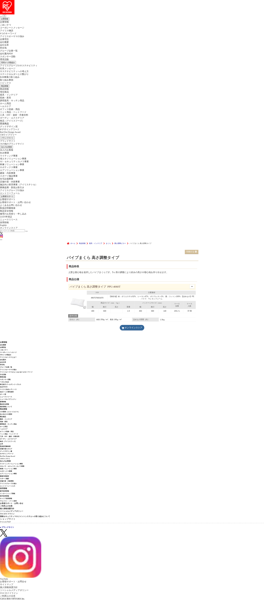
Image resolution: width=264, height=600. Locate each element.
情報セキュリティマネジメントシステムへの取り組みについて (25, 516)
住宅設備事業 (6, 179)
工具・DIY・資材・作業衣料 (14, 115)
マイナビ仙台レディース (8, 389)
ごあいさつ (5, 25)
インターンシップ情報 (7, 493)
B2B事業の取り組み (10, 77)
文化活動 (3, 374)
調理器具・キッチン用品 (12, 100)
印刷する (190, 252)
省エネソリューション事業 (13, 158)
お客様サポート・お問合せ (13, 581)
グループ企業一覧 (9, 51)
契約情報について (6, 406)
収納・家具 (5, 97)
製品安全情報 (6, 211)
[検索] (26, 231)
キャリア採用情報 (6, 498)
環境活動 (4, 59)
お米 (1, 444)
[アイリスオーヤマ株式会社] (132, 7)
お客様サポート (7, 196)
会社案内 (3, 359)
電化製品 (4, 92)
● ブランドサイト (7, 527)
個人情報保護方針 (7, 508)
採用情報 (4, 222)
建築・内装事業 (7, 173)
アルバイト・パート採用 (8, 501)
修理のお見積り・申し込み (13, 214)
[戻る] (1, 16)
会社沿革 (4, 45)
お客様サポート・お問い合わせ (15, 202)
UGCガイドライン (7, 514)
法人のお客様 (6, 147)
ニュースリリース (9, 219)
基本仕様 (73, 316)
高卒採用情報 (4, 496)
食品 (12, 121)
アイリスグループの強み (12, 190)
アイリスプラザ (5, 522)
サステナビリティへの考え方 (14, 71)
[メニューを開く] (1, 239)
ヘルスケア (5, 106)
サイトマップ (6, 584)
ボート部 (3, 394)
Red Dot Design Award (10, 132)
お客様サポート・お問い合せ (11, 503)
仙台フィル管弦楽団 (7, 392)
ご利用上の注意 (6, 506)
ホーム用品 (5, 103)
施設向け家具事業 (18, 184)
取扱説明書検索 (7, 208)
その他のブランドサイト (12, 144)
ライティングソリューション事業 (11, 464)
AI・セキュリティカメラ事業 (14, 161)
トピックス (5, 83)
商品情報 (4, 86)
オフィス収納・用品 (10, 109)
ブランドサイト (7, 138)
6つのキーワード (8, 33)
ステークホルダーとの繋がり (14, 74)
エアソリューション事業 (12, 170)
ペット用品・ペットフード (13, 112)
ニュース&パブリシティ (8, 399)
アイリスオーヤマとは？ (8, 357)
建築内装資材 (4, 476)
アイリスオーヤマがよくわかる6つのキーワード (16, 372)
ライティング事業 (9, 156)
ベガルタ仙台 (4, 382)
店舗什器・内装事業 (10, 182)
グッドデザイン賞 (9, 126)
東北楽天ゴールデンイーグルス (10, 384)
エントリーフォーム (10, 193)
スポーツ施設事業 (9, 176)
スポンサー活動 (7, 56)
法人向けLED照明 (6, 414)
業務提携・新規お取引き (12, 187)
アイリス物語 (6, 30)
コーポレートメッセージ (12, 27)
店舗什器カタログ (6, 449)
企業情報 (4, 19)
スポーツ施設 (4, 478)
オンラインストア (9, 228)
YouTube (4, 579)
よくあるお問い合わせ (11, 205)
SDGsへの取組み (8, 62)
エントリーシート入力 (7, 486)
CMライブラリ (5, 458)
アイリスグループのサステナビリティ (18, 65)
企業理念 (4, 39)
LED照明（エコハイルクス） (10, 411)
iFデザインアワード (9, 129)
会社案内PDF (6, 53)
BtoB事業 (4, 153)
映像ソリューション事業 (12, 164)
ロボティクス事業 (9, 167)
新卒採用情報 (4, 491)
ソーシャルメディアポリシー (11, 511)
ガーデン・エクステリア (12, 118)
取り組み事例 (6, 80)
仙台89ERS (4, 387)
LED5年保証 (6, 217)
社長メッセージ (7, 68)
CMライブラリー (8, 135)
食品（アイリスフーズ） (8, 441)
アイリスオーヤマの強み (12, 36)
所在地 (3, 48)
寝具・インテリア (9, 95)
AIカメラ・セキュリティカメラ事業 (12, 466)
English (3, 225)
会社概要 (4, 42)
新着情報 (3, 401)
